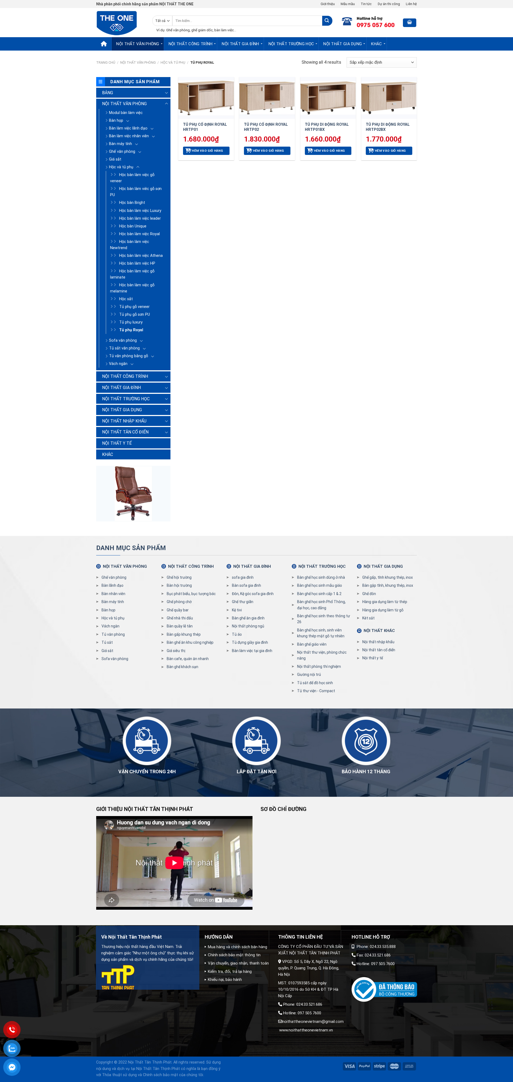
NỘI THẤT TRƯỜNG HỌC (291, 43)
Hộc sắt (126, 299)
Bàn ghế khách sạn (182, 667)
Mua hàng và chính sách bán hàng (237, 946)
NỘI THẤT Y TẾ (117, 443)
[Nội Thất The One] (120, 22)
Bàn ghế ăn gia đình (248, 618)
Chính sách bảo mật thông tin (234, 955)
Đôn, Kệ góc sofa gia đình (253, 594)
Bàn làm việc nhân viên (129, 136)
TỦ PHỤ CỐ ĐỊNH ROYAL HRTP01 (205, 127)
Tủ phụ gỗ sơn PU (134, 314)
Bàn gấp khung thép (184, 634)
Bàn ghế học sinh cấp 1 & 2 (319, 594)
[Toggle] (166, 92)
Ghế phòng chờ (179, 602)
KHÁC (376, 43)
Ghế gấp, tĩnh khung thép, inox (387, 577)
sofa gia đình (243, 577)
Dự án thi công (389, 4)
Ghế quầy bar (178, 610)
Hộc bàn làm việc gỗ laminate (132, 274)
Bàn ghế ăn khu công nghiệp (190, 642)
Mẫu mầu (348, 4)
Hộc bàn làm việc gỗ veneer (132, 178)
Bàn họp (116, 120)
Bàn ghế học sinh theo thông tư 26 (323, 619)
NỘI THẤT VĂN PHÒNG (137, 43)
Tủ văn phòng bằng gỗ (128, 356)
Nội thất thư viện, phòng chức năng (322, 655)
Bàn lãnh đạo (112, 585)
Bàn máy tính (120, 144)
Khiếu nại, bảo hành (225, 979)
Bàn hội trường (179, 585)
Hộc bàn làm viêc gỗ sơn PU (136, 191)
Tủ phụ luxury (131, 322)
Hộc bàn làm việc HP (137, 263)
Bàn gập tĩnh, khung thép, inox (387, 585)
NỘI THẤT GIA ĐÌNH (240, 43)
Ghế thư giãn (242, 602)
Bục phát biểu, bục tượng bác (191, 594)
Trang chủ (105, 62)
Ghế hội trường (179, 577)
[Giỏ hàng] (409, 22)
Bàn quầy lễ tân (180, 626)
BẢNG (107, 92)
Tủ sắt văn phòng (124, 348)
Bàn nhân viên (113, 594)
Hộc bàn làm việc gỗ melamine (132, 288)
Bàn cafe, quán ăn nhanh (188, 659)
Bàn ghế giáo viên (312, 644)
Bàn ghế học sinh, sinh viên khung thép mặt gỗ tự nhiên (320, 633)
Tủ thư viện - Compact (316, 691)
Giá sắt (115, 159)
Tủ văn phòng (113, 634)
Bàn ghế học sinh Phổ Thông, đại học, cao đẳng (321, 605)
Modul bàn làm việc (126, 113)
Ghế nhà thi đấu (180, 618)
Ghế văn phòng (122, 151)
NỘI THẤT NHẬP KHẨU (124, 421)
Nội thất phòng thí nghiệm (319, 666)
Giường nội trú (309, 674)
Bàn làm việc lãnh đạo (128, 128)
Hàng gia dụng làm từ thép (384, 602)
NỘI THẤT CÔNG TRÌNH (191, 43)
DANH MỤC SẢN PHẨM (131, 548)
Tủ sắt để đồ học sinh (315, 683)
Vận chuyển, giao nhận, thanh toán (238, 963)
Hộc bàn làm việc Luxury (140, 210)
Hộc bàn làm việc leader (140, 218)
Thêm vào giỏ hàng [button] (206, 151)
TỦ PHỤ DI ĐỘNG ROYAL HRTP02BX (388, 127)
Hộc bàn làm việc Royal (139, 234)
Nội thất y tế (372, 658)
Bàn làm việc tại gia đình (252, 651)
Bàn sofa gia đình (246, 585)
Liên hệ (411, 4)
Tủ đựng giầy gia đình (250, 642)
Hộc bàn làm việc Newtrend (129, 244)
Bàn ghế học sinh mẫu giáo (319, 585)
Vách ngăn (118, 363)
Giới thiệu (328, 4)
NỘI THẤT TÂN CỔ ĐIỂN (125, 432)
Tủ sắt (107, 642)
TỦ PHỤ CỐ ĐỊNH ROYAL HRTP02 (266, 127)
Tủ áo (237, 634)
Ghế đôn (369, 594)
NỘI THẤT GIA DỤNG (342, 43)
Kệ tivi (237, 610)
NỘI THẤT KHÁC (379, 630)
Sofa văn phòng (123, 340)
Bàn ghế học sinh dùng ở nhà (321, 577)
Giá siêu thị (176, 651)
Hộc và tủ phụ (173, 62)
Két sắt (368, 618)
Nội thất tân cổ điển (378, 650)
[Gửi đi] (327, 21)
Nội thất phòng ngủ (248, 626)
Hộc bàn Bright (132, 202)
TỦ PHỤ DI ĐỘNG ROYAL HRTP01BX (327, 127)
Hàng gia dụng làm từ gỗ (382, 610)
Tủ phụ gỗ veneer (134, 306)
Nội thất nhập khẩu (378, 642)
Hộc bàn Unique (132, 226)
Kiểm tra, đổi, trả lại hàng (230, 971)
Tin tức (366, 4)
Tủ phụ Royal (131, 330)
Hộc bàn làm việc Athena (141, 255)
